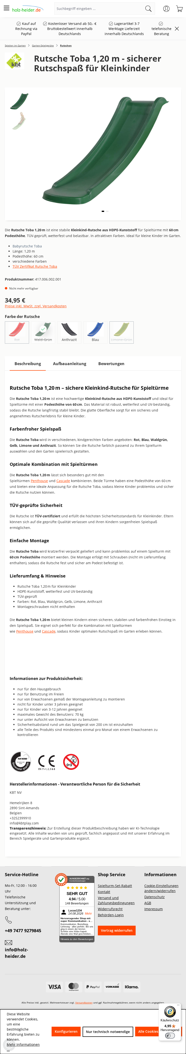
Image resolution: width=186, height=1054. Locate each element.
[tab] (28, 364)
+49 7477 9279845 (23, 930)
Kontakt (104, 891)
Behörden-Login (111, 915)
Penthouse (39, 480)
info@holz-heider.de (16, 953)
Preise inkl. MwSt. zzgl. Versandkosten (36, 306)
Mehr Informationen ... (23, 1047)
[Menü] (6, 8)
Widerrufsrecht (110, 909)
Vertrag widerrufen (116, 930)
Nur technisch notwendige (108, 1031)
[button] (103, 211)
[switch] (170, 1036)
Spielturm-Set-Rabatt (115, 885)
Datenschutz (154, 897)
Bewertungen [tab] (111, 363)
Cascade (63, 480)
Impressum (153, 909)
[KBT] (14, 65)
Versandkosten (84, 1002)
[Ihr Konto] (166, 8)
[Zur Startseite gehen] (28, 8)
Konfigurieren (66, 1031)
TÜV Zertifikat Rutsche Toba (35, 266)
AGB (147, 903)
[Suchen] (148, 8)
